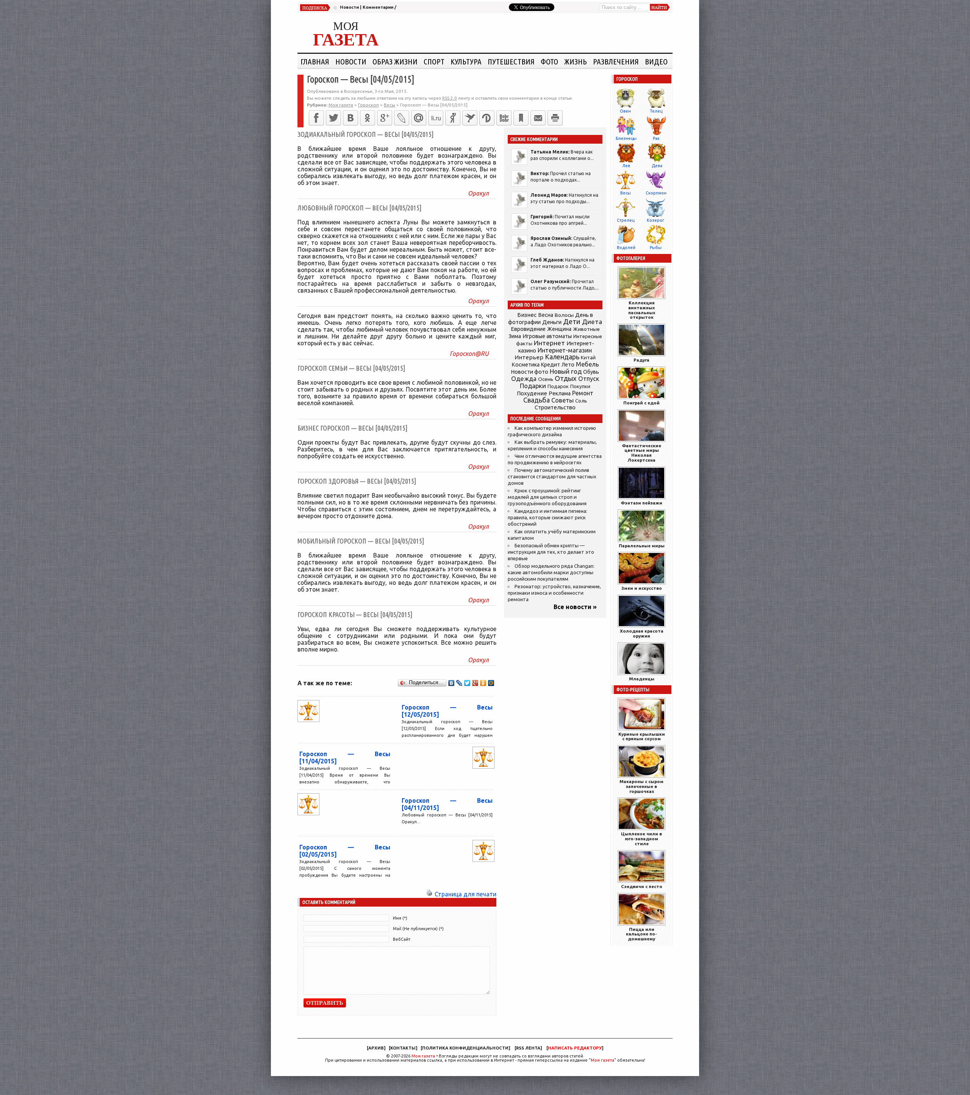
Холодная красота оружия (641, 633)
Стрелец (625, 220)
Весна (545, 315)
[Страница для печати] (429, 894)
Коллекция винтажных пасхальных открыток (641, 310)
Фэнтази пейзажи (641, 502)
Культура (466, 61)
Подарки (533, 385)
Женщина (559, 329)
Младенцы (641, 678)
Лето (568, 365)
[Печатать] (555, 117)
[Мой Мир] (491, 683)
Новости (349, 7)
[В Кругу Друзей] (486, 117)
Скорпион (656, 193)
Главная (314, 61)
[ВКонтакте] (350, 117)
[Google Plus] (475, 683)
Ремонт (582, 393)
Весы (625, 193)
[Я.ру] (452, 117)
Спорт (434, 61)
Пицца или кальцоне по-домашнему (641, 934)
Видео (656, 61)
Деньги (552, 322)
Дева (657, 165)
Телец (656, 111)
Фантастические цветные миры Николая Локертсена (641, 452)
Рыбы (656, 247)
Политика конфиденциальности (465, 1048)
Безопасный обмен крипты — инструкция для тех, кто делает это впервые (551, 552)
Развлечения (616, 61)
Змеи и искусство (641, 588)
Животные (586, 329)
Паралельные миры (642, 545)
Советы (562, 400)
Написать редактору (575, 1048)
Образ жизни (395, 61)
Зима (514, 336)
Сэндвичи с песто (641, 886)
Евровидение (528, 329)
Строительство (555, 407)
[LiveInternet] (435, 117)
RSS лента (528, 1048)
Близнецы (626, 138)
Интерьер (529, 357)
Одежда (524, 378)
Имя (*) (400, 918)
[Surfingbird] (469, 117)
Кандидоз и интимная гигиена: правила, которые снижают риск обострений (547, 517)
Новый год (566, 371)
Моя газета (423, 1056)
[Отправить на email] (538, 117)
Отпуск (588, 378)
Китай (588, 357)
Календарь (562, 356)
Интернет (549, 342)
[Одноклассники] (367, 117)
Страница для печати (465, 894)
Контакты (403, 1048)
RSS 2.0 (449, 98)
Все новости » (575, 606)
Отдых (566, 378)
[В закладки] (521, 117)
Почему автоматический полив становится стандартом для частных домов (552, 476)
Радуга (641, 359)
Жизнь (575, 61)
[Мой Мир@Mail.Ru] (418, 117)
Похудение (532, 393)
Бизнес (527, 315)
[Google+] (384, 117)
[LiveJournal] (401, 117)
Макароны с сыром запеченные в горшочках (641, 786)
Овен (625, 111)
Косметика (526, 365)
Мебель (587, 364)
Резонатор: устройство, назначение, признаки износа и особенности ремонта (554, 593)
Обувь (591, 372)
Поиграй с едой (641, 402)
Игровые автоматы (547, 336)
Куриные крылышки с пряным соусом (641, 736)
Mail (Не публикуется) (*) (418, 928)
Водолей (626, 247)
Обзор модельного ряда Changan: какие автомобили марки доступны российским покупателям (551, 572)
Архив (376, 1048)
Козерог (655, 220)
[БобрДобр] (504, 117)
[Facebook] (316, 117)
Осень (545, 379)
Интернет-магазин (565, 350)
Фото (549, 61)
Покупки (580, 386)
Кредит (550, 365)
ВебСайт (401, 939)
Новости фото (529, 372)
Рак (656, 138)
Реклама (560, 393)
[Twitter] (333, 117)
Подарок (558, 386)
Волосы (564, 315)
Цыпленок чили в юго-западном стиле (641, 838)
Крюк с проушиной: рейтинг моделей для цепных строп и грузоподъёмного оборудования (547, 497)
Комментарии (378, 7)
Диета (592, 321)
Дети (571, 322)
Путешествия (511, 61)
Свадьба (536, 400)
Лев (626, 165)
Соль (581, 401)
